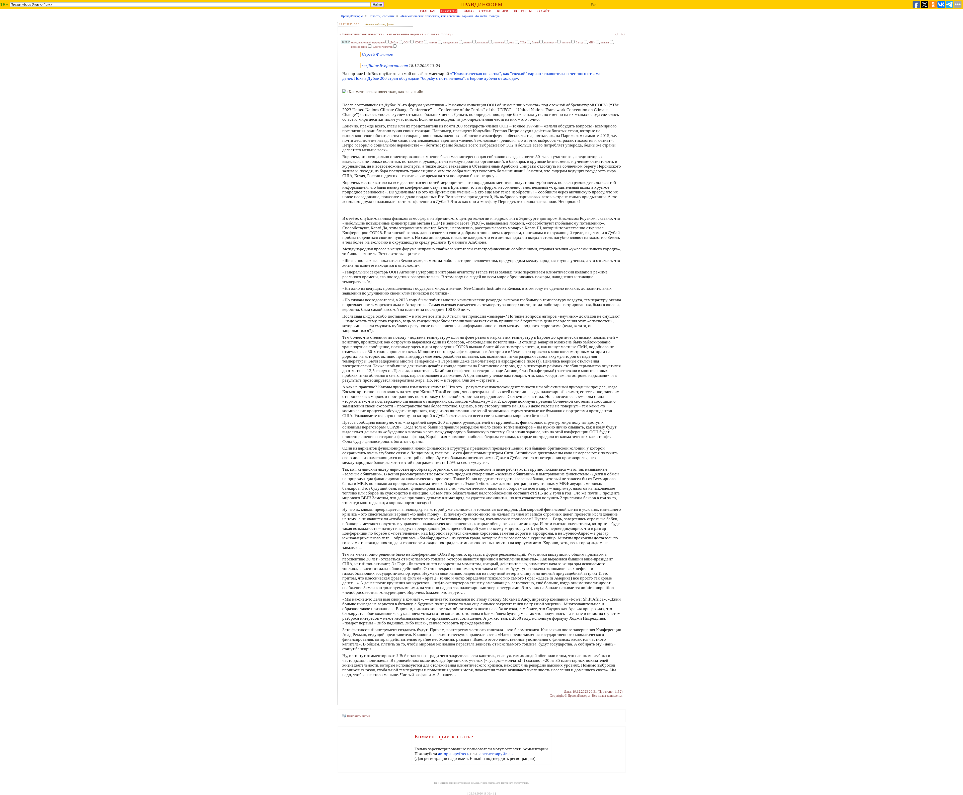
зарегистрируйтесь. (496, 753)
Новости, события (381, 16)
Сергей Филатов (382, 46)
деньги (605, 42)
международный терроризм (368, 42)
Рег (593, 4)
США (523, 42)
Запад (579, 42)
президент (550, 42)
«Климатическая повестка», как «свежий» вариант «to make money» (450, 16)
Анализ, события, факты (379, 24)
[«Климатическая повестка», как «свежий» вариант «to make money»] (382, 91)
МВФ (592, 42)
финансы (482, 42)
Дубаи (394, 42)
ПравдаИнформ (352, 16)
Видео (467, 11)
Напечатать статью (358, 715)
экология (498, 42)
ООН (407, 42)
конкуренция (450, 42)
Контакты (523, 11)
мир (511, 42)
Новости (449, 11)
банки (535, 42)
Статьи (485, 11)
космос (467, 42)
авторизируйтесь (453, 753)
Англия (566, 42)
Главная (427, 11)
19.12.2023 (346, 24)
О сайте (544, 11)
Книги (502, 11)
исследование (359, 46)
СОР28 (419, 42)
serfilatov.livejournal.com (385, 65)
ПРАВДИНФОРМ (481, 5)
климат (433, 42)
